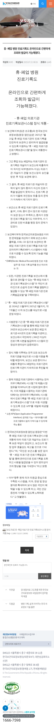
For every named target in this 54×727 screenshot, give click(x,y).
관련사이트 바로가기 (13, 644)
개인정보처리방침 (9, 634)
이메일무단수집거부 (27, 634)
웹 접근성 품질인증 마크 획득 (14, 637)
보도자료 (34, 25)
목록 (27, 550)
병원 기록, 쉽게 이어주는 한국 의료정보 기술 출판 (34, 605)
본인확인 (45, 576)
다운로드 (40, 536)
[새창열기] (27, 688)
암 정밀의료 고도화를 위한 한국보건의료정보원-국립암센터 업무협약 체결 (34, 593)
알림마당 (24, 25)
